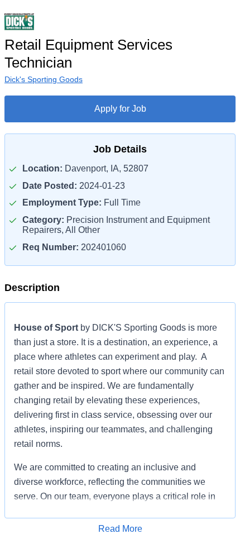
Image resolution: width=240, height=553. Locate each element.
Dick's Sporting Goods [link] (43, 79)
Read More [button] (120, 528)
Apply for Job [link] (120, 108)
